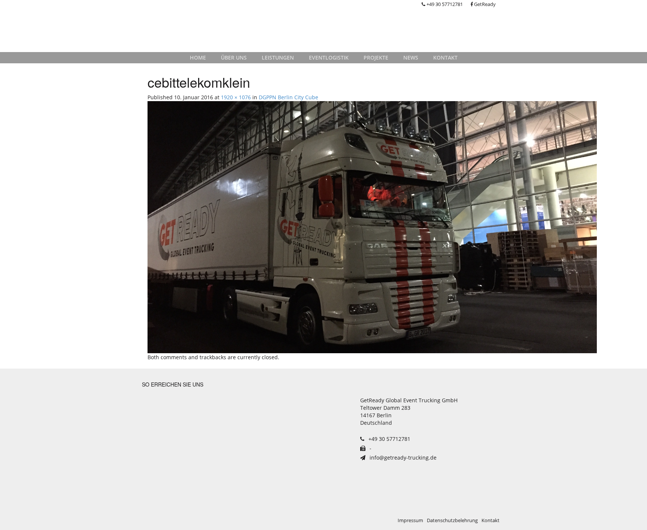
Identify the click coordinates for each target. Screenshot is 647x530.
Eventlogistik (329, 57)
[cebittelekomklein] (372, 226)
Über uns (234, 57)
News (410, 57)
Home (198, 57)
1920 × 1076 (236, 97)
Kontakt (445, 57)
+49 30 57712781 (444, 4)
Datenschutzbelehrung (452, 520)
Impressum (410, 520)
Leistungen (278, 57)
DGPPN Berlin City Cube (288, 97)
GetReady (484, 4)
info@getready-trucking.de (402, 457)
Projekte (376, 57)
